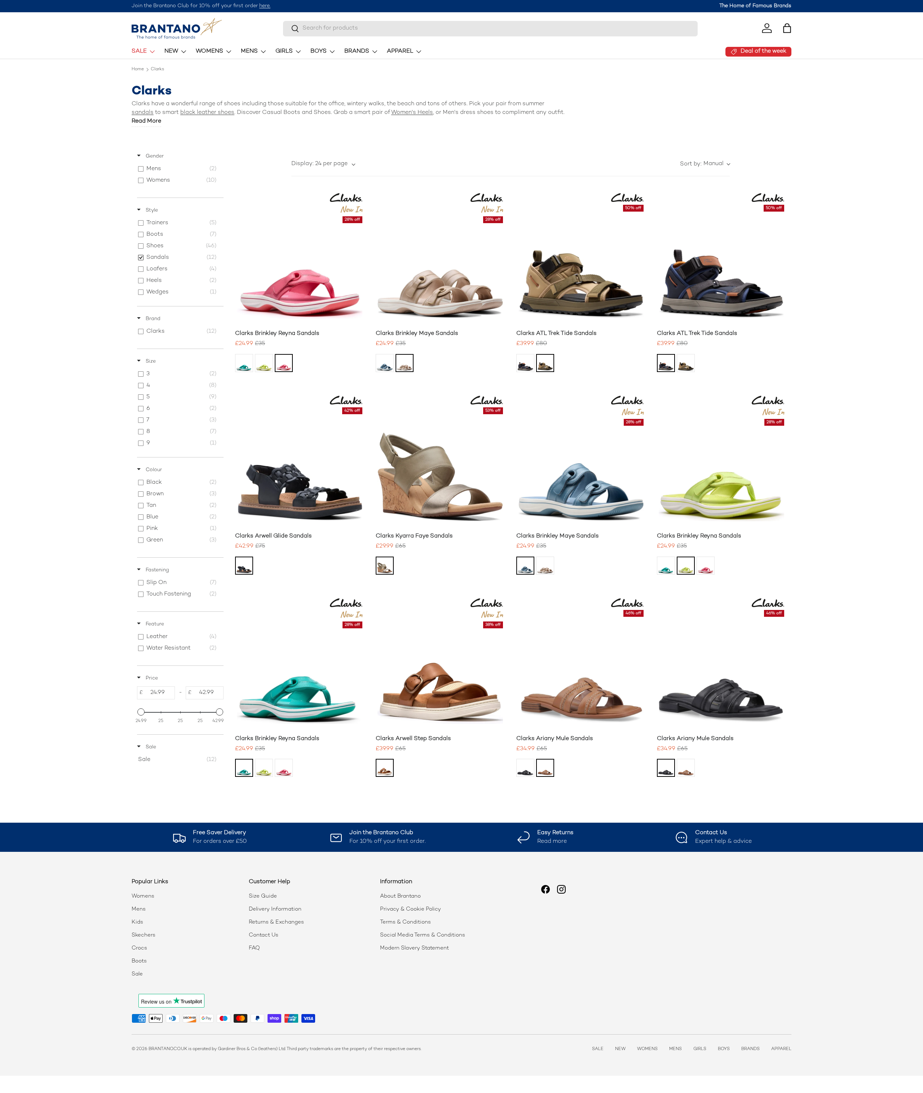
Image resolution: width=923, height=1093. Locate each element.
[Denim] (385, 363)
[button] (787, 28)
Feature (154, 624)
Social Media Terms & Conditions (422, 935)
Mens (139, 909)
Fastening (156, 570)
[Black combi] (244, 566)
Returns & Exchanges (276, 922)
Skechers (143, 935)
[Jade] (244, 363)
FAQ (254, 948)
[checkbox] (179, 169)
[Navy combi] (525, 363)
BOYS (318, 51)
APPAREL (400, 51)
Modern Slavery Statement (414, 948)
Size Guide (263, 896)
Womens (143, 896)
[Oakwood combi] (545, 363)
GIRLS (284, 51)
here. (264, 6)
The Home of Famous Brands (755, 6)
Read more (146, 121)
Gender (154, 156)
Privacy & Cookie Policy (410, 909)
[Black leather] (525, 768)
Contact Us (263, 935)
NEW (171, 51)
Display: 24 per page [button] (319, 164)
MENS (249, 51)
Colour (153, 470)
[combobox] (490, 28)
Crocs (139, 948)
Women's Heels (412, 113)
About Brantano (400, 896)
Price (151, 678)
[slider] (141, 712)
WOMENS (209, 51)
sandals (143, 113)
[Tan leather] (385, 768)
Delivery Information (275, 909)
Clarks (157, 69)
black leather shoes (207, 113)
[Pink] (284, 363)
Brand (152, 319)
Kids (137, 922)
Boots (139, 961)
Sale (150, 747)
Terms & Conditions (405, 922)
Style (151, 210)
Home (138, 69)
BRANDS (356, 51)
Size (150, 361)
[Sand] (405, 363)
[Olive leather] (385, 566)
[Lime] (264, 363)
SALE (139, 51)
